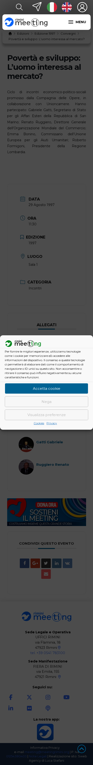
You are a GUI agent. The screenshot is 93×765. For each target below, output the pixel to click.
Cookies (39, 423)
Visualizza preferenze (46, 414)
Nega (46, 401)
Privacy (51, 423)
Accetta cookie (46, 388)
